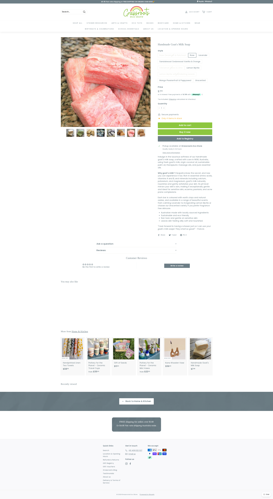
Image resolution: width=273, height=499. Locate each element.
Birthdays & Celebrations (99, 29)
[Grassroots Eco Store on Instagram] (126, 463)
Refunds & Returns (111, 460)
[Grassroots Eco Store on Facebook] (130, 463)
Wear (197, 23)
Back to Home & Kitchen (138, 401)
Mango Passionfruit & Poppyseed (175, 80)
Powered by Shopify (147, 494)
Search (106, 450)
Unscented (200, 80)
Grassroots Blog (110, 470)
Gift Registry (108, 463)
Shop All (77, 23)
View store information (171, 153)
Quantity (162, 103)
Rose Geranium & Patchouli (172, 55)
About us (107, 477)
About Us (148, 29)
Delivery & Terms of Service (111, 481)
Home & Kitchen (181, 23)
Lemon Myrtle (193, 68)
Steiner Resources (97, 23)
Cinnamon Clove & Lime (171, 68)
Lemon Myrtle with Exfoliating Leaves (177, 74)
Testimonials (108, 473)
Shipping (172, 99)
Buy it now (185, 132)
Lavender (203, 55)
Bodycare (163, 23)
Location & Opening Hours (173, 29)
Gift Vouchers (109, 466)
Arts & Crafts (120, 23)
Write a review (177, 265)
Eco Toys (137, 23)
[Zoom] (106, 82)
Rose (192, 55)
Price (160, 87)
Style (160, 50)
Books (150, 23)
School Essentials (128, 29)
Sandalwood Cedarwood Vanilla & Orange (179, 61)
